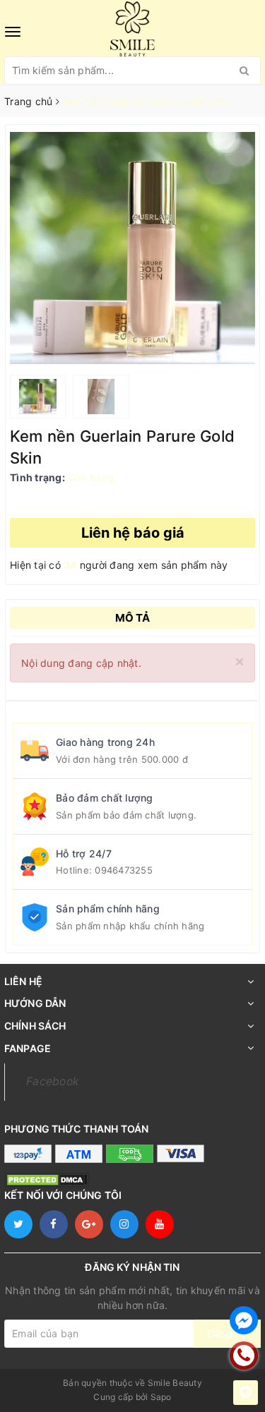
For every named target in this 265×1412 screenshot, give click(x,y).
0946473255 (124, 870)
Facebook (52, 1081)
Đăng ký (227, 1333)
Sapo (161, 1397)
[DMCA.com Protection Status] (46, 1179)
